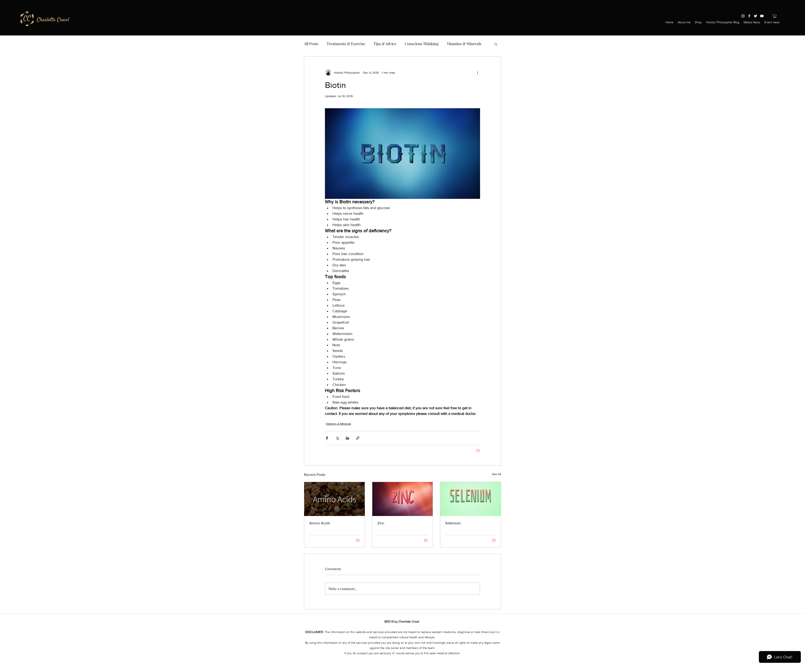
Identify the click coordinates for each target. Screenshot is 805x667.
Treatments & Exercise (346, 43)
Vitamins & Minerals (464, 43)
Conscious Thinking (422, 43)
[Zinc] (402, 499)
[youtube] (762, 16)
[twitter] (755, 16)
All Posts (311, 43)
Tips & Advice (385, 43)
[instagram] (743, 16)
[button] (774, 16)
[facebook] (749, 16)
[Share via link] (358, 438)
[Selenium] (470, 499)
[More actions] (477, 72)
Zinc (380, 523)
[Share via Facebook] (327, 438)
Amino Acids (319, 523)
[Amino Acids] (334, 499)
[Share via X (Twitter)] (337, 438)
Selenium (453, 523)
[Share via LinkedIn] (347, 438)
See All (496, 474)
